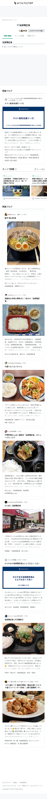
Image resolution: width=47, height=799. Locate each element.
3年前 (19, 431)
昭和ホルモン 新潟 (14, 214)
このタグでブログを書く (36, 31)
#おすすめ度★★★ (11, 354)
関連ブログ (31, 36)
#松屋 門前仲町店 (11, 158)
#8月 (28, 673)
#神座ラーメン (20, 420)
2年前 (24, 363)
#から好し (25, 551)
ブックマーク (7, 176)
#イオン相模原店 (10, 743)
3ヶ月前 (19, 100)
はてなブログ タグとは (9, 785)
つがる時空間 (12, 431)
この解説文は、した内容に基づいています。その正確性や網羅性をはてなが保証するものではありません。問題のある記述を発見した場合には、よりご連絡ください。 (12, 47)
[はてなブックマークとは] (16, 169)
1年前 (24, 295)
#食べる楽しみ (10, 422)
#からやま (8, 607)
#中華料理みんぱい (11, 493)
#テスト (7, 147)
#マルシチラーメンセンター (27, 283)
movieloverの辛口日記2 (15, 502)
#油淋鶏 (26, 490)
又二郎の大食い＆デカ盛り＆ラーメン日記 (20, 681)
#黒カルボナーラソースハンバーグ (17, 155)
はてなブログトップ (36, 785)
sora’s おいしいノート (14, 295)
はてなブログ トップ (10, 20)
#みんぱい (8, 490)
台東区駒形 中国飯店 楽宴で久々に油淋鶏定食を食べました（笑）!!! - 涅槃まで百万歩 (15, 181)
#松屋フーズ (26, 147)
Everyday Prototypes (14, 363)
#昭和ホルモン (20, 286)
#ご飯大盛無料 (23, 743)
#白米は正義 (30, 420)
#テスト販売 (16, 147)
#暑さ (34, 673)
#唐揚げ (7, 551)
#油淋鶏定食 (34, 155)
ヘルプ (19, 785)
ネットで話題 (19, 36)
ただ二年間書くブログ (14, 560)
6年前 (24, 560)
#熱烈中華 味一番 (11, 741)
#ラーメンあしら (10, 283)
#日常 (7, 673)
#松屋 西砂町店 (34, 158)
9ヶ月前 (24, 214)
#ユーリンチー (34, 741)
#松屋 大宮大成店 (11, 160)
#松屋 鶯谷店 (22, 158)
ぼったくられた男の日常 (15, 616)
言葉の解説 (7, 36)
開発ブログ (25, 785)
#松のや (22, 354)
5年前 (25, 502)
